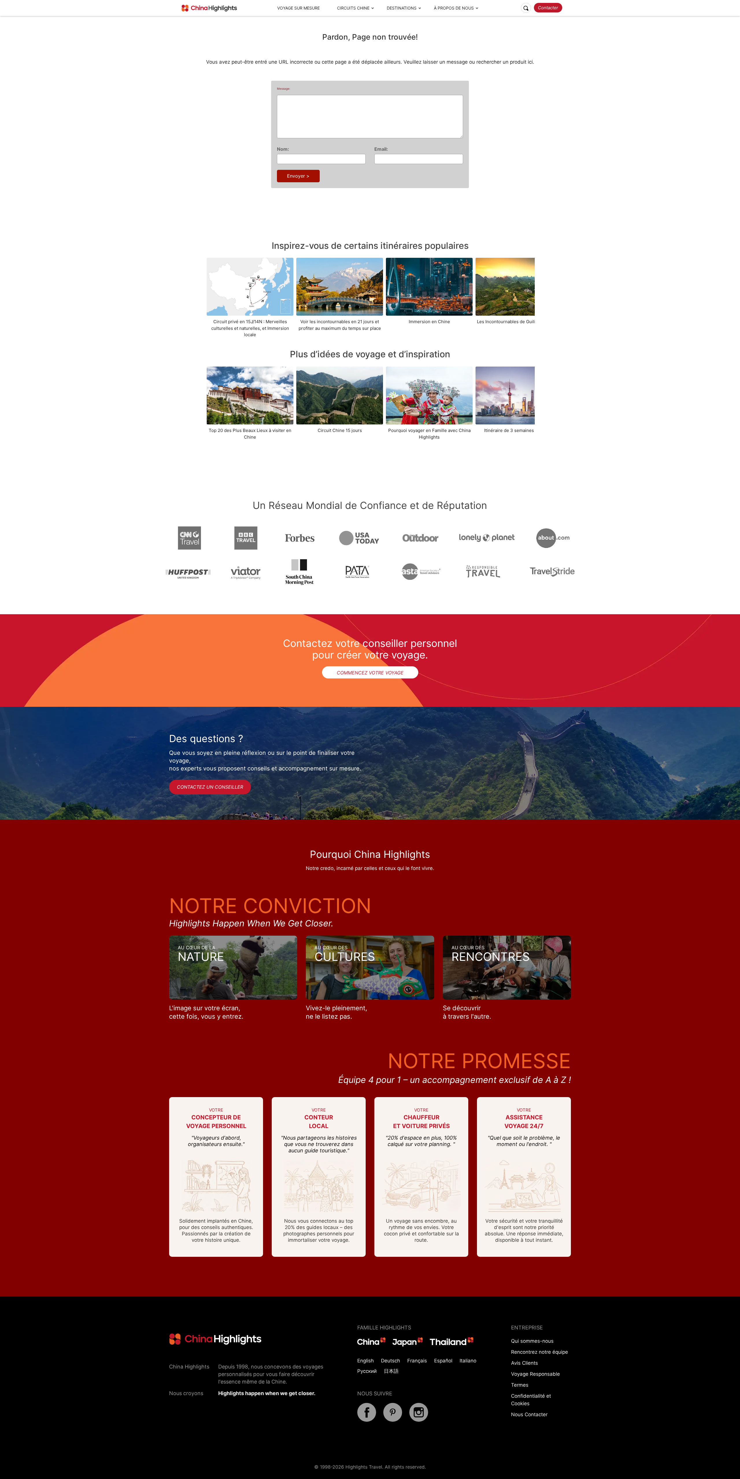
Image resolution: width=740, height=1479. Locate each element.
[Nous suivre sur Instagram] (418, 1420)
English (365, 1361)
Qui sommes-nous (532, 1341)
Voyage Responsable (535, 1374)
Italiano (468, 1361)
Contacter (548, 7)
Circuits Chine (353, 7)
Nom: (283, 149)
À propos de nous (454, 7)
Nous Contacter (529, 1414)
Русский (367, 1371)
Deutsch (390, 1361)
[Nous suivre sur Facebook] (366, 1420)
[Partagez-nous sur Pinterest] (392, 1420)
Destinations (402, 7)
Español (443, 1361)
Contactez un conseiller (210, 787)
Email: (381, 149)
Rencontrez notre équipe (539, 1352)
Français (417, 1361)
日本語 (391, 1371)
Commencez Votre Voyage (370, 673)
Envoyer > (298, 176)
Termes (519, 1385)
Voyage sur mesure (298, 7)
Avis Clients (524, 1363)
